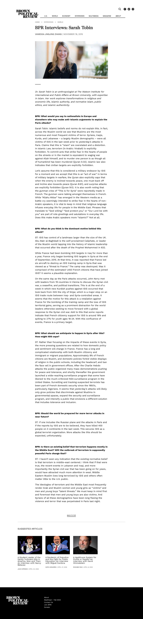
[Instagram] (132, 9)
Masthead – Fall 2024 (52, 600)
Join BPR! (48, 605)
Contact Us (48, 602)
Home (37, 22)
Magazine (107, 16)
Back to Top (71, 515)
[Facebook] (125, 9)
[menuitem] (46, 16)
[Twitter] (129, 9)
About (118, 16)
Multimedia (93, 16)
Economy (66, 16)
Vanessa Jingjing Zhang (48, 34)
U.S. (45, 16)
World (55, 16)
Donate (47, 607)
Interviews (79, 16)
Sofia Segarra (50, 567)
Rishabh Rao (77, 567)
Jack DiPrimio (23, 569)
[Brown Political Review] (27, 10)
